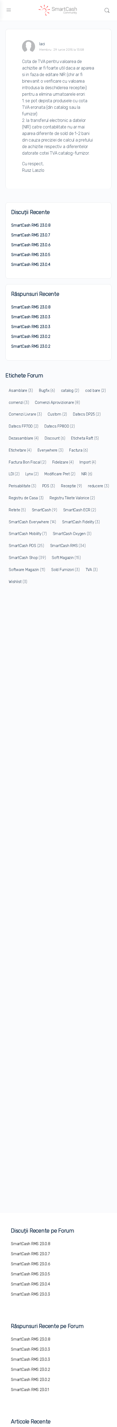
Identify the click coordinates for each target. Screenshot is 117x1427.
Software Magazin (27, 569)
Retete (17, 510)
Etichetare (20, 450)
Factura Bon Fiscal (27, 462)
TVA (92, 569)
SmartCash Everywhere (32, 522)
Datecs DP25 (86, 414)
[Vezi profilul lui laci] (28, 46)
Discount (55, 438)
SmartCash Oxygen (72, 533)
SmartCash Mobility (28, 533)
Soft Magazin (66, 557)
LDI (14, 474)
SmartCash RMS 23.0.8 (31, 225)
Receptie (71, 486)
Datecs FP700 (23, 426)
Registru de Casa (26, 498)
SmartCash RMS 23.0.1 (30, 1389)
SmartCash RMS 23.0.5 (30, 255)
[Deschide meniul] (8, 10)
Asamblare (21, 390)
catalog (70, 390)
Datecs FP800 (59, 426)
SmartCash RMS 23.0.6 (30, 245)
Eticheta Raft (85, 438)
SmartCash (44, 510)
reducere (98, 486)
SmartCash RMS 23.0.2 (30, 336)
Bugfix (47, 390)
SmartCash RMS (68, 545)
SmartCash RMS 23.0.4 (30, 264)
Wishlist (18, 581)
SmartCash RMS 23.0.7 (30, 235)
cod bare (95, 390)
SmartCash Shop (27, 557)
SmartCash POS (26, 545)
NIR (86, 474)
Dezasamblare (24, 438)
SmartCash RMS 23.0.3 (30, 317)
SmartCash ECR (79, 510)
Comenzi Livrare (25, 414)
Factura (78, 450)
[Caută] (107, 10)
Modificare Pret (59, 474)
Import (87, 462)
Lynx (31, 474)
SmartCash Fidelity (81, 522)
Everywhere (50, 450)
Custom (57, 414)
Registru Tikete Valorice (72, 498)
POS (48, 486)
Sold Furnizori (65, 569)
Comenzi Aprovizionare (57, 402)
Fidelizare (63, 462)
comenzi (19, 402)
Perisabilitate (22, 486)
